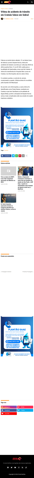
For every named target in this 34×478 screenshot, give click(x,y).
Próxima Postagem (27, 271)
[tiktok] (26, 467)
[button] (2, 2)
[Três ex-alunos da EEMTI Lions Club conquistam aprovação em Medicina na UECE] (8, 171)
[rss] (22, 467)
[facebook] (8, 467)
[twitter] (11, 467)
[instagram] (18, 467)
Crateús (11, 8)
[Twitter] (13, 155)
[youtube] (15, 467)
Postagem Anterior (6, 271)
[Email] (23, 155)
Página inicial (4, 8)
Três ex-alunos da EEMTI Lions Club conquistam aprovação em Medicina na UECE (8, 179)
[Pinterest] (19, 155)
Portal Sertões (21, 474)
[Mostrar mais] (26, 155)
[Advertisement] (17, 40)
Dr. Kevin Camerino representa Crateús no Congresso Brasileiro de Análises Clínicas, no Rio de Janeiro (8, 207)
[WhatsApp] (16, 155)
